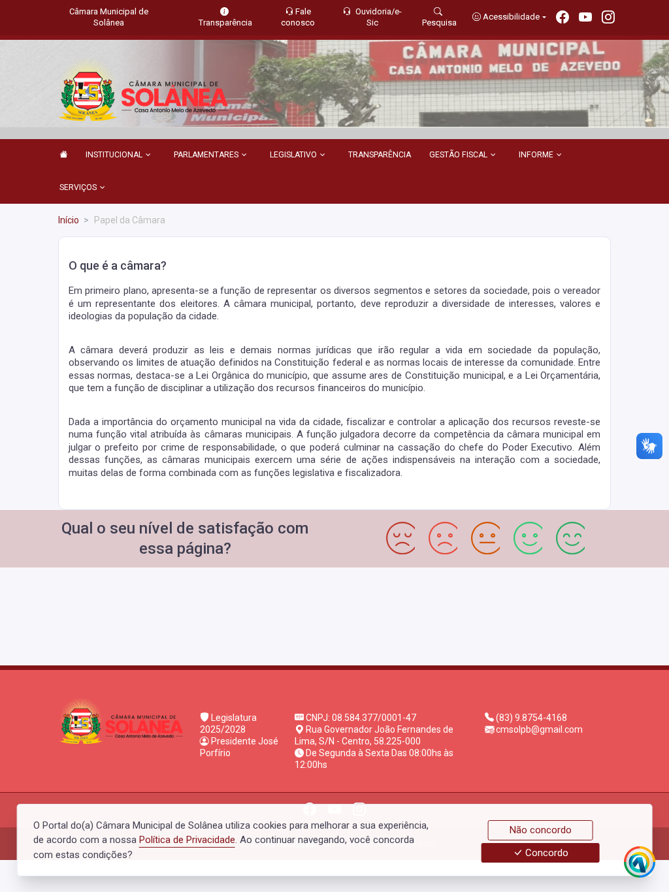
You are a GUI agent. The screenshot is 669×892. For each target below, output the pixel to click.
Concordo (545, 853)
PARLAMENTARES (206, 154)
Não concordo (541, 830)
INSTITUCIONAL (114, 154)
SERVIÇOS (78, 187)
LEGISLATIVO (293, 154)
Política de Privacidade (187, 840)
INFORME (536, 154)
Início (68, 220)
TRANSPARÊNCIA (379, 154)
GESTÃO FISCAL (458, 154)
